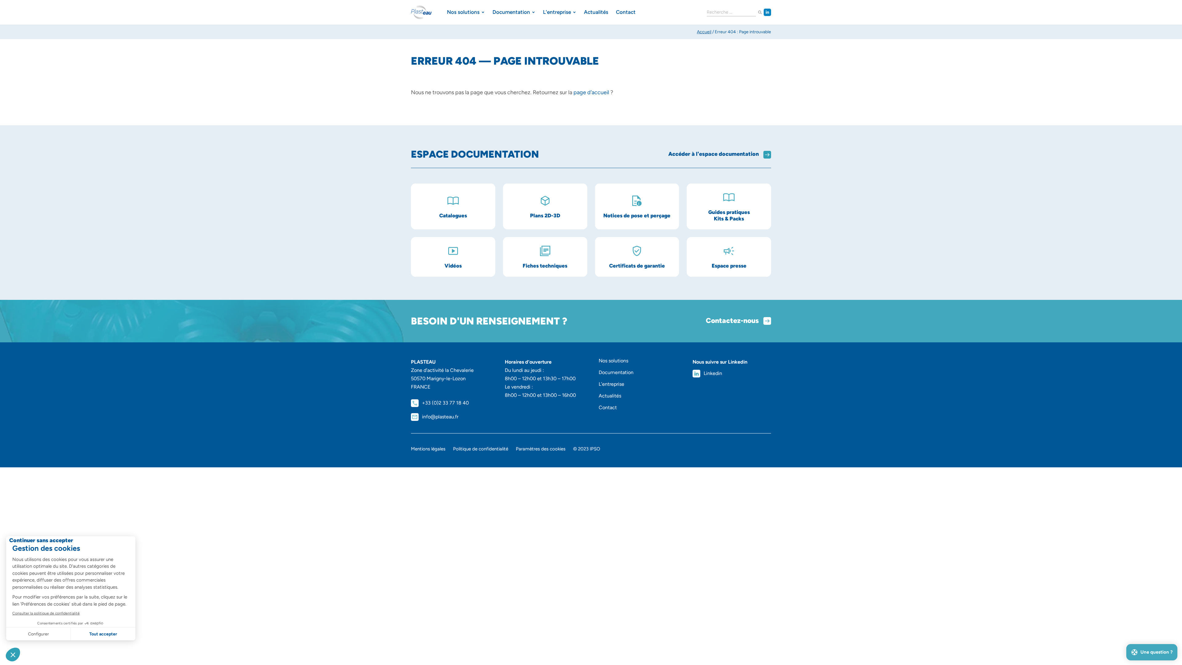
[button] (13, 654)
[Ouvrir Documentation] (533, 12)
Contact (608, 407)
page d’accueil (591, 92)
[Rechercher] (760, 12)
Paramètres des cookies (540, 449)
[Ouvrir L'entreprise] (574, 12)
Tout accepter (103, 634)
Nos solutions (613, 361)
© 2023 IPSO (586, 449)
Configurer (38, 634)
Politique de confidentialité (480, 449)
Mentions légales (428, 449)
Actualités (610, 396)
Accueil (704, 31)
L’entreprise (611, 384)
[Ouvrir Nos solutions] (483, 12)
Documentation (616, 372)
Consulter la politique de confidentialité (46, 613)
